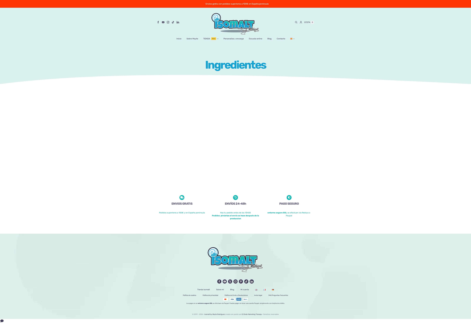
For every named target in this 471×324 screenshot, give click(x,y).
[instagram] (168, 22)
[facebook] (158, 22)
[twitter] (230, 281)
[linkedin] (178, 22)
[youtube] (163, 22)
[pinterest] (241, 281)
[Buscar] (296, 22)
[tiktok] (173, 22)
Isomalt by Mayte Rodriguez (214, 314)
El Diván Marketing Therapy (252, 314)
